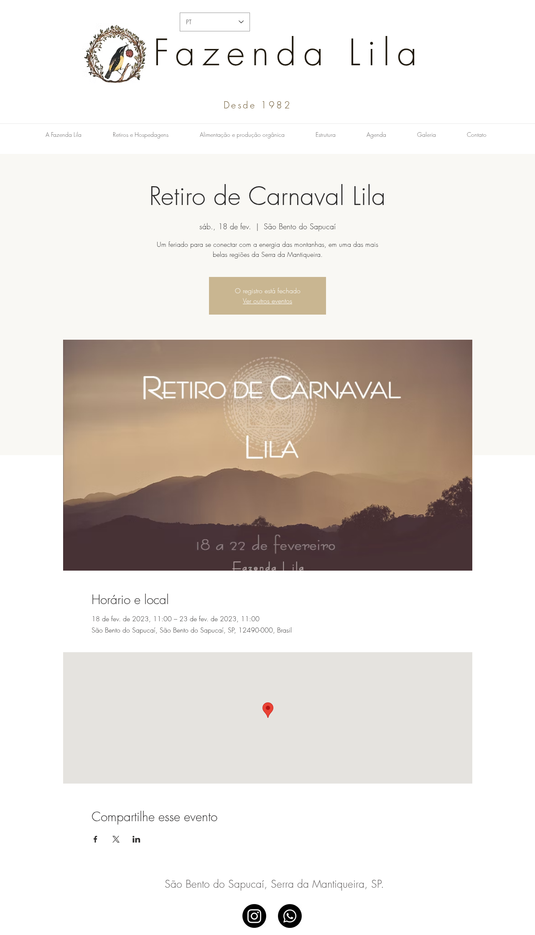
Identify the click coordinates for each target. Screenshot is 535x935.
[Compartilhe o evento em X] (116, 839)
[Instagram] (254, 916)
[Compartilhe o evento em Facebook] (95, 839)
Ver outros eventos (267, 300)
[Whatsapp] (290, 916)
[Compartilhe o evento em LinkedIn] (136, 839)
